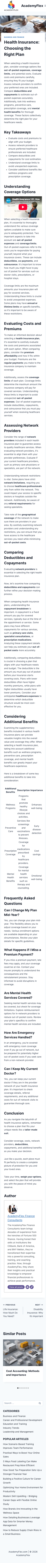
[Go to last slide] (7, 1362)
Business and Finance (14, 37)
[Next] (38, 1362)
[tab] (18, 1388)
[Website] (32, 1287)
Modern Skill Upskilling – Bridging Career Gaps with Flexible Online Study (20, 1500)
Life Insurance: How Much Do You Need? (10, 1310)
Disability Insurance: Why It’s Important (35, 1310)
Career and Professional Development (22, 1420)
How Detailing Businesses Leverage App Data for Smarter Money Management (21, 1521)
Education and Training (15, 1424)
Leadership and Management (18, 1431)
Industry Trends (11, 1428)
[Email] (27, 1287)
